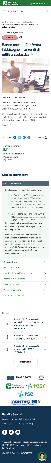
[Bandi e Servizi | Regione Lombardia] (10, 3)
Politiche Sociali (14, 22)
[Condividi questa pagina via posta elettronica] (28, 137)
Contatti (18, 423)
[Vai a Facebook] (4, 432)
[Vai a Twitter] (11, 432)
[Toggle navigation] (4, 12)
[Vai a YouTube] (17, 432)
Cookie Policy (31, 419)
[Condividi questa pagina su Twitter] (19, 137)
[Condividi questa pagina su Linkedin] (24, 137)
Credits (28, 423)
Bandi (4, 22)
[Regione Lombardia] (10, 149)
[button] (46, 11)
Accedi (35, 3)
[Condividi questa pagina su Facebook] (14, 137)
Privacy (5, 419)
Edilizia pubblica (28, 22)
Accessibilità (17, 419)
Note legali (7, 423)
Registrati (44, 3)
